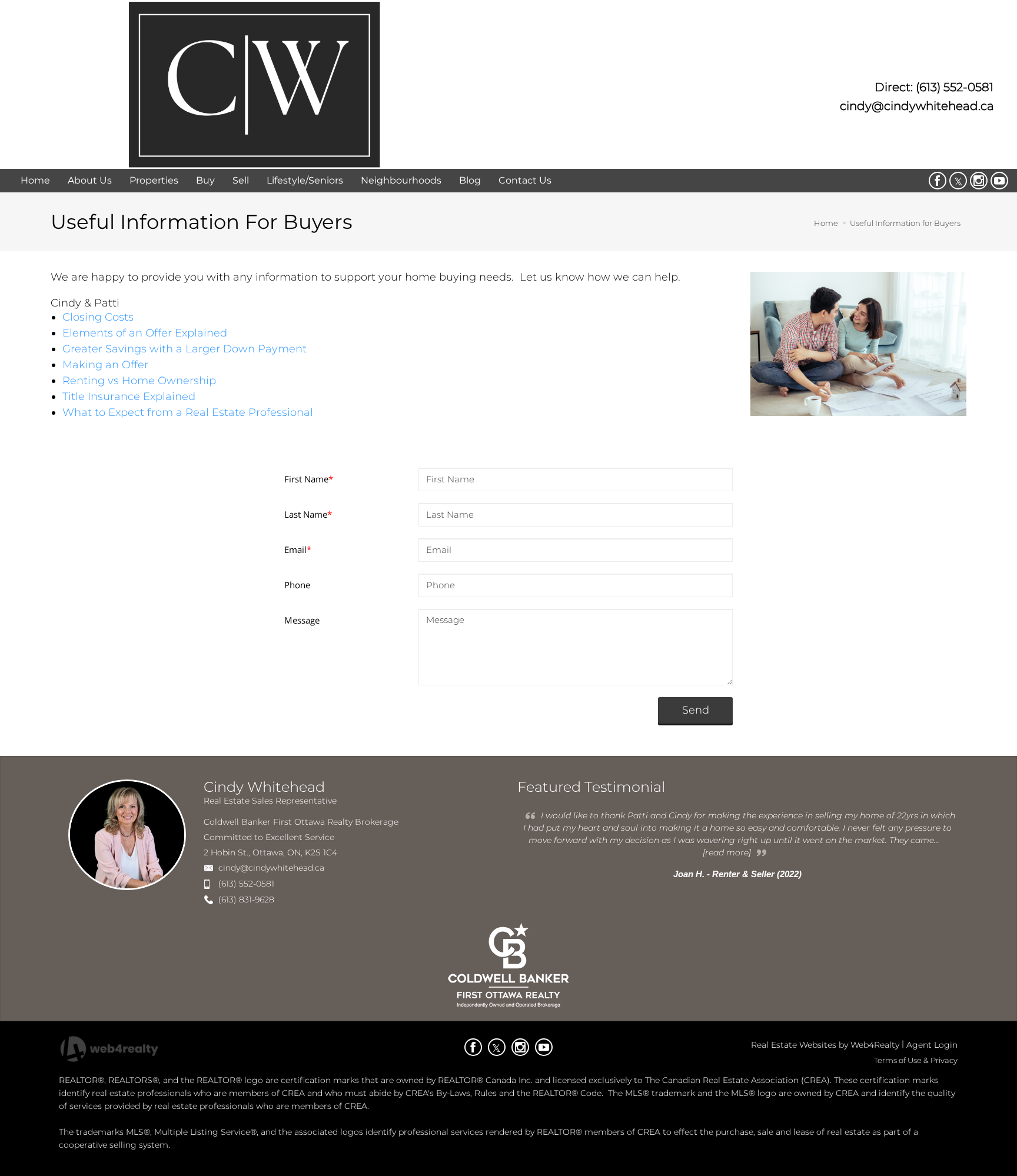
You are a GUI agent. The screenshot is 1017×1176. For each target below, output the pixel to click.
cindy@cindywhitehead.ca (271, 867)
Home (826, 223)
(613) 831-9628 (246, 899)
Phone (297, 585)
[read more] (727, 852)
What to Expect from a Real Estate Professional (187, 412)
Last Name (308, 514)
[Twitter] (958, 180)
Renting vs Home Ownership (139, 380)
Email (297, 549)
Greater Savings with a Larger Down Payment (184, 348)
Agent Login (932, 1045)
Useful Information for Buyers (905, 223)
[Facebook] (937, 180)
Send (695, 710)
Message (302, 620)
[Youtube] (999, 180)
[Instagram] (979, 180)
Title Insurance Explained (128, 396)
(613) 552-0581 (246, 883)
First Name (308, 479)
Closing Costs (98, 317)
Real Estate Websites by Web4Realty (825, 1045)
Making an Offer (105, 364)
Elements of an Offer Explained (144, 333)
